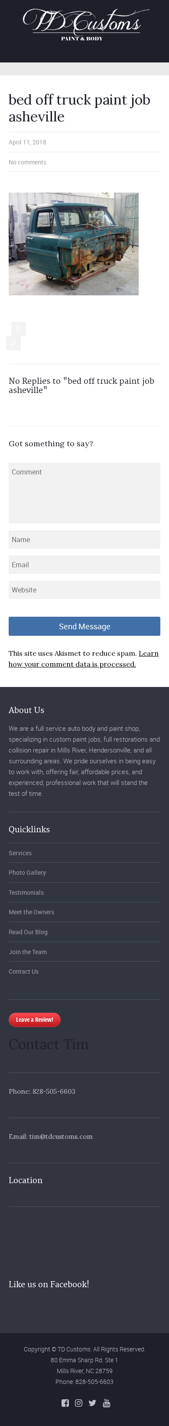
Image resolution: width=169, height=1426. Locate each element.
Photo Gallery (27, 872)
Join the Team (28, 952)
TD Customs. (75, 1349)
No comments (27, 162)
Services (20, 853)
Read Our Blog (28, 932)
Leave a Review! (34, 1019)
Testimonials (26, 892)
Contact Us (24, 971)
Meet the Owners (31, 912)
